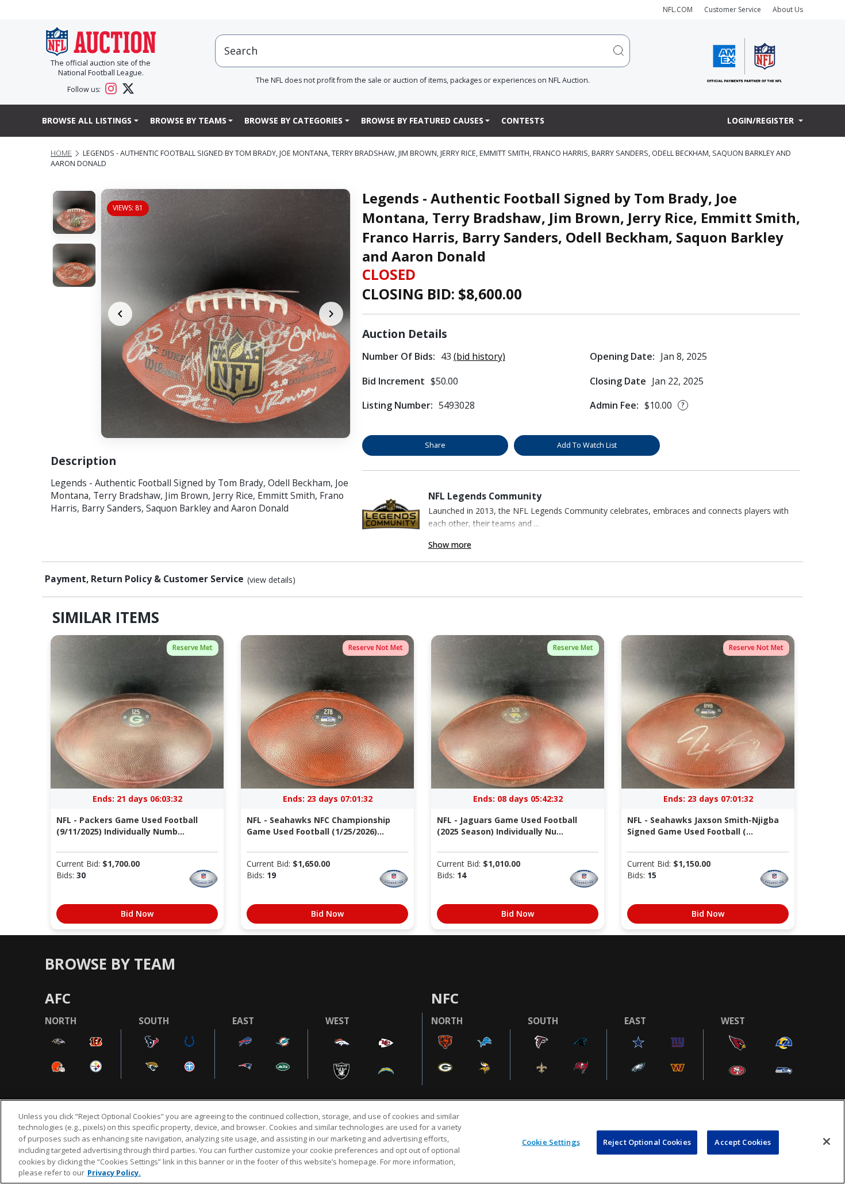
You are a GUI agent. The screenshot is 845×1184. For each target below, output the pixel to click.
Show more (449, 544)
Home (61, 153)
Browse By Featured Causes (422, 120)
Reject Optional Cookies (647, 1142)
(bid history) (479, 356)
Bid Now (137, 913)
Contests (522, 120)
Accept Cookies (743, 1142)
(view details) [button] (271, 580)
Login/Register (761, 120)
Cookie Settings (551, 1142)
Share (435, 445)
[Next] (331, 314)
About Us (788, 9)
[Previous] (120, 314)
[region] (422, 1142)
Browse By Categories (293, 120)
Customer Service (732, 9)
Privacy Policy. (114, 1172)
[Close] (826, 1141)
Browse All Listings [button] (87, 120)
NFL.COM (678, 9)
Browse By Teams (188, 120)
